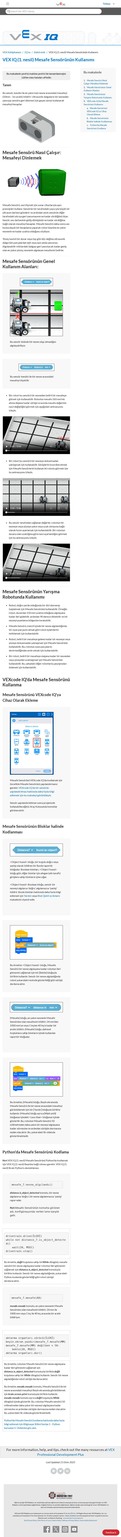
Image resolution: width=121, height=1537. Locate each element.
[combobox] (54, 11)
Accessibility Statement (88, 1520)
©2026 (73, 1513)
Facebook (54, 1471)
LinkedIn (67, 1471)
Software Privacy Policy (70, 1520)
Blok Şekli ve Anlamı (48, 895)
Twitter (60, 1471)
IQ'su (27, 52)
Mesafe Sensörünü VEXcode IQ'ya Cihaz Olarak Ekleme (97, 111)
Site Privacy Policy (30, 1520)
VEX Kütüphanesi (12, 52)
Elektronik (39, 52)
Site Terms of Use (44, 1520)
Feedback (111, 1532)
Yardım (28, 895)
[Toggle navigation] (7, 3)
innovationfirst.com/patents (73, 1518)
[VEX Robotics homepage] (57, 3)
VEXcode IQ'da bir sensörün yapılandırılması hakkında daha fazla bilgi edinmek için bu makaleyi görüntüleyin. (32, 791)
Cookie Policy (56, 1520)
